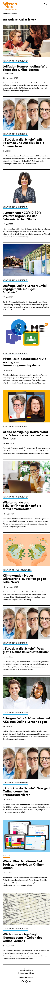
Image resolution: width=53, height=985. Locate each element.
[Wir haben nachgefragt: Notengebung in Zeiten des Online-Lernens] (26, 910)
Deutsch (6, 856)
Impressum (26, 968)
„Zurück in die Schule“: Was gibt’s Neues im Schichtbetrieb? (26, 650)
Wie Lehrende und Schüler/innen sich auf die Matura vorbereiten (22, 505)
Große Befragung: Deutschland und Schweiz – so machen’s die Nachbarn (25, 435)
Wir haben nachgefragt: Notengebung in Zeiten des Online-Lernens (22, 937)
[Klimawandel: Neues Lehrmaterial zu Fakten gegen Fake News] (26, 551)
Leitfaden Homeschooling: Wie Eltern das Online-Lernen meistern (25, 69)
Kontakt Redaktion (26, 970)
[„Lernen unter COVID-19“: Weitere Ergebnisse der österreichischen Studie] (26, 188)
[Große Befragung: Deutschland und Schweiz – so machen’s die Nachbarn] (26, 407)
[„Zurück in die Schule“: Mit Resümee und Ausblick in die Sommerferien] (26, 115)
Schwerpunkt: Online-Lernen (15, 61)
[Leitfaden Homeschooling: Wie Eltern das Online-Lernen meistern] (26, 42)
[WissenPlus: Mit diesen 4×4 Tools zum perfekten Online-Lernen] (26, 837)
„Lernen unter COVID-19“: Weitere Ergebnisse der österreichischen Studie (22, 215)
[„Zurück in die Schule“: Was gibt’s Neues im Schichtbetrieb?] (26, 624)
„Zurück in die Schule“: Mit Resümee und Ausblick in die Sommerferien (23, 142)
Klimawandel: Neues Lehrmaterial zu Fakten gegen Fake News (24, 578)
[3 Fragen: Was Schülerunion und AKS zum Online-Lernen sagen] (26, 694)
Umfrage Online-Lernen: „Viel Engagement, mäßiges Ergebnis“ (25, 289)
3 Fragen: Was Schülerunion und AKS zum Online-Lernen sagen (26, 720)
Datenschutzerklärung (26, 973)
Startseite (6, 13)
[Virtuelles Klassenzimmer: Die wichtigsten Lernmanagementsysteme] (26, 334)
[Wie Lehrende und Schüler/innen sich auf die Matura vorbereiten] (26, 478)
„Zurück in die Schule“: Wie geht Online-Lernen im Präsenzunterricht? (26, 791)
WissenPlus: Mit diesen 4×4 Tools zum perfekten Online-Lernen (23, 864)
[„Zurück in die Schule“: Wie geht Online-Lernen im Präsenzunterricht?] (26, 764)
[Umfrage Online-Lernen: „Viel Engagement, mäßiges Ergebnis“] (26, 261)
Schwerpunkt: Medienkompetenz (17, 570)
